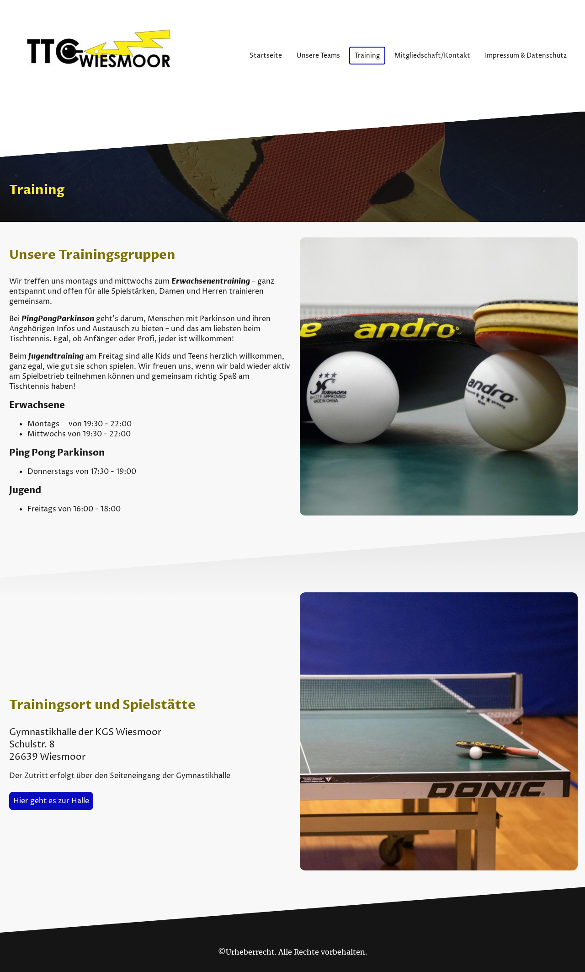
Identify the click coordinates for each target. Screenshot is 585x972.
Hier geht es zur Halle (51, 801)
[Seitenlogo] (102, 55)
